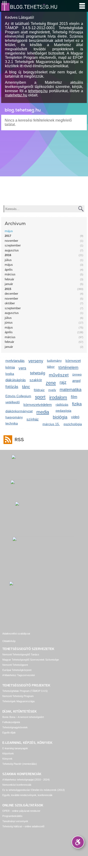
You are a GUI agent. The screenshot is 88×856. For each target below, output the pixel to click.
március (10, 274)
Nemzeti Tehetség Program (18, 696)
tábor (51, 367)
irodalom (58, 397)
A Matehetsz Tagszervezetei (18, 675)
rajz (63, 382)
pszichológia (73, 424)
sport (40, 397)
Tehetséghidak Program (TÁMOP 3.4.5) (25, 691)
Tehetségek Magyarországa (18, 701)
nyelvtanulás (15, 361)
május (9, 231)
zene (51, 382)
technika (11, 423)
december (11, 293)
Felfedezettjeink (11, 722)
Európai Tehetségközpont (16, 670)
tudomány (54, 360)
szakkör (36, 380)
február (9, 279)
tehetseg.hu (38, 91)
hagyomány (14, 417)
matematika (70, 389)
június (9, 322)
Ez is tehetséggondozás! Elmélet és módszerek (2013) (33, 790)
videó (75, 417)
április (9, 269)
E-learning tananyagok (15, 748)
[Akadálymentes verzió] (78, 842)
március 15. (51, 424)
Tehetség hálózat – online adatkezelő (23, 826)
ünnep (77, 374)
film (74, 397)
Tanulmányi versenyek (15, 821)
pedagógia (63, 410)
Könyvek (7, 758)
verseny (35, 361)
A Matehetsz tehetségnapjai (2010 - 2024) (26, 779)
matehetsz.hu (16, 95)
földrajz (39, 390)
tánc (26, 386)
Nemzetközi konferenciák (16, 784)
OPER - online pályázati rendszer (21, 810)
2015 (8, 289)
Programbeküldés (12, 816)
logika (9, 374)
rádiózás (62, 404)
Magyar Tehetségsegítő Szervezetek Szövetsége (30, 659)
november (11, 240)
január (9, 284)
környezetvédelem (37, 405)
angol (76, 381)
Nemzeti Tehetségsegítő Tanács (20, 654)
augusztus (12, 250)
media (42, 412)
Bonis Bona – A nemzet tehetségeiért (23, 717)
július (8, 260)
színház (33, 419)
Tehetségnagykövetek (15, 727)
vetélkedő (12, 402)
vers (22, 368)
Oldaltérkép (8, 641)
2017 (8, 235)
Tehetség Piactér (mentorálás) (19, 763)
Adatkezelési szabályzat (16, 633)
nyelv (52, 390)
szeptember (13, 245)
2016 (8, 255)
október (10, 303)
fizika (77, 404)
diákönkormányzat (19, 411)
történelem (68, 367)
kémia (10, 367)
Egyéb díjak (9, 732)
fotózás (11, 386)
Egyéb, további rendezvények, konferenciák (27, 795)
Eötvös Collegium (18, 396)
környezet (73, 361)
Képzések (8, 753)
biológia (60, 417)
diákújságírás (15, 380)
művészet (59, 375)
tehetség (37, 373)
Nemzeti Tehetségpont (15, 664)
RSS (19, 440)
